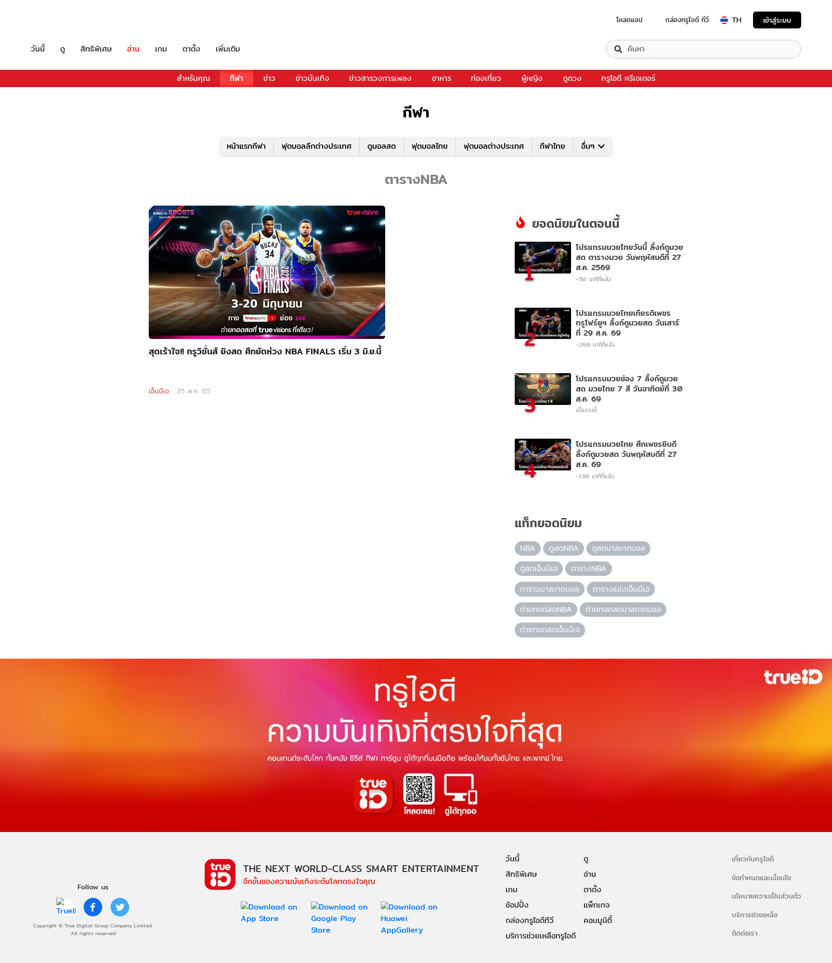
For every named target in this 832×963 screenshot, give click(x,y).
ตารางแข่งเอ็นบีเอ (621, 589)
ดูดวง (572, 78)
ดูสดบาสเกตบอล (618, 548)
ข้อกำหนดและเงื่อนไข (761, 877)
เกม (161, 49)
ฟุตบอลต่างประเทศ (494, 146)
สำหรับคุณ (193, 78)
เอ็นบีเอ (159, 391)
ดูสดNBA (564, 548)
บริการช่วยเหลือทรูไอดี (541, 936)
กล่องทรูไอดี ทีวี (687, 20)
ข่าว (269, 78)
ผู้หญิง (532, 78)
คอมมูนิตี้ (598, 920)
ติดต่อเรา (744, 932)
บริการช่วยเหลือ (755, 914)
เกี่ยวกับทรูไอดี (753, 858)
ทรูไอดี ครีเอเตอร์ (628, 78)
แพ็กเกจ (597, 905)
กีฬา (236, 78)
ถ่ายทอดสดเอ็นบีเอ (550, 630)
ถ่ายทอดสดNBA (546, 609)
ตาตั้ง (191, 49)
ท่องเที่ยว (486, 78)
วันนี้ (38, 49)
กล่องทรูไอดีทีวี (530, 920)
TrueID (60, 20)
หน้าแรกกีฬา (246, 146)
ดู (62, 49)
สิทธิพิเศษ (96, 49)
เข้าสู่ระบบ (777, 20)
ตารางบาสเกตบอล (549, 589)
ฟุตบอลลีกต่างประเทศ (316, 146)
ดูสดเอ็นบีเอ (539, 568)
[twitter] (120, 907)
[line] (66, 907)
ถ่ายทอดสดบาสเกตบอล (623, 609)
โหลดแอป (629, 20)
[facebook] (93, 907)
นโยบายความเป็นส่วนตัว (766, 895)
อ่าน (133, 49)
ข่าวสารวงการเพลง (380, 78)
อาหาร (441, 78)
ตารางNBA (589, 568)
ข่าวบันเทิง (312, 78)
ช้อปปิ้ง (517, 905)
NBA (527, 548)
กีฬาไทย (552, 146)
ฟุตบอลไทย (430, 146)
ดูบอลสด (381, 146)
